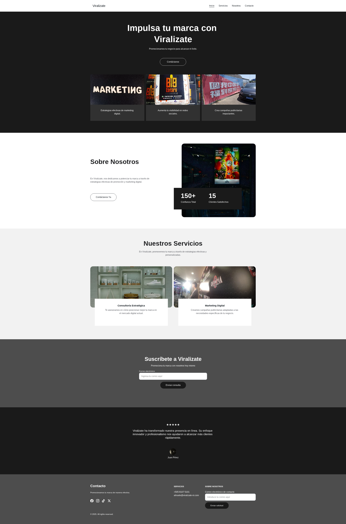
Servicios (223, 6)
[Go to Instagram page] (97, 500)
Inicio (211, 6)
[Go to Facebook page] (92, 500)
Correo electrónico (147, 371)
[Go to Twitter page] (109, 500)
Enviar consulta (173, 385)
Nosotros (236, 6)
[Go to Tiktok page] (103, 500)
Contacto (249, 6)
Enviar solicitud (216, 505)
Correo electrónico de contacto (219, 492)
